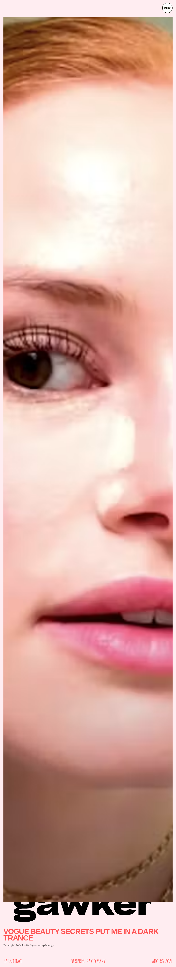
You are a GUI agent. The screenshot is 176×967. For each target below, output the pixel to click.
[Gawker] (84, 907)
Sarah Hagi (13, 961)
